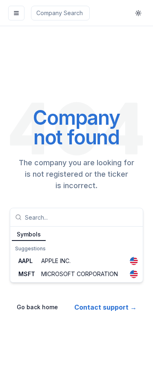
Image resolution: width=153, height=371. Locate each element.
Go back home (37, 307)
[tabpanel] (76, 261)
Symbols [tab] (29, 234)
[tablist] (76, 234)
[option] (76, 261)
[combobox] (81, 217)
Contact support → (105, 307)
